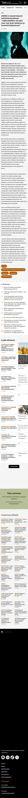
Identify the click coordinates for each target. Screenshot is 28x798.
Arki (2, 13)
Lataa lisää (14, 466)
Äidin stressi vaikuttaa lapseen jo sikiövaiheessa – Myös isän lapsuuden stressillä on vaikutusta (14, 326)
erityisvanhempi (6, 276)
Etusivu (3, 7)
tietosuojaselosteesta (14, 503)
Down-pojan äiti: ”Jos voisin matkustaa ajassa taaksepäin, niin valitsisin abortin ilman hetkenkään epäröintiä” (15, 304)
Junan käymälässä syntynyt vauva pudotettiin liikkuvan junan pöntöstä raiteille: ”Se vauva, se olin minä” (13, 298)
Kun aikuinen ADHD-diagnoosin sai (14, 317)
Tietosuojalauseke (6, 777)
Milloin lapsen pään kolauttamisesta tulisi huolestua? (14, 309)
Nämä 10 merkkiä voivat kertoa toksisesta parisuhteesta (12, 288)
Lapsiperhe (4, 771)
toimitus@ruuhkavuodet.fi (8, 787)
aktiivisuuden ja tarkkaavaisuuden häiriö (13, 269)
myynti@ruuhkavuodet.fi (7, 793)
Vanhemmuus (18, 7)
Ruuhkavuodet (10, 7)
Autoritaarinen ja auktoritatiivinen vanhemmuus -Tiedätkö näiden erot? (14, 331)
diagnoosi (5, 273)
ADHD (3, 82)
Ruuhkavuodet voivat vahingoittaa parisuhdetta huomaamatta (13, 313)
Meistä (3, 766)
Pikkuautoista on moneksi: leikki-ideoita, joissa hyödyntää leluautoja (15, 321)
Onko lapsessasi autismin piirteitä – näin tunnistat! (15, 292)
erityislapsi (13, 273)
